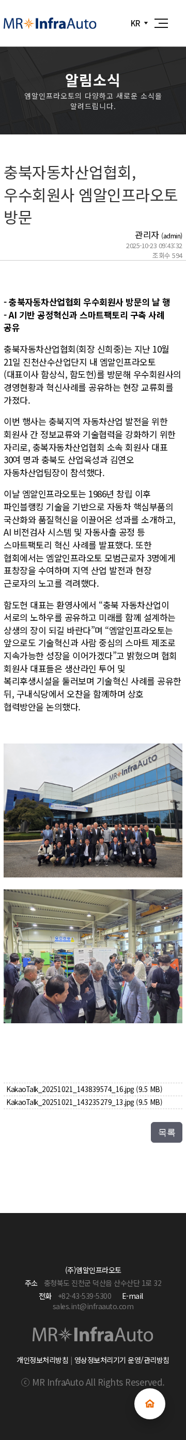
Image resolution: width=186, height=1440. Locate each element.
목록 (166, 1133)
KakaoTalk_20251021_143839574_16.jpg (84, 1089)
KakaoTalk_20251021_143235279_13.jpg (84, 1102)
